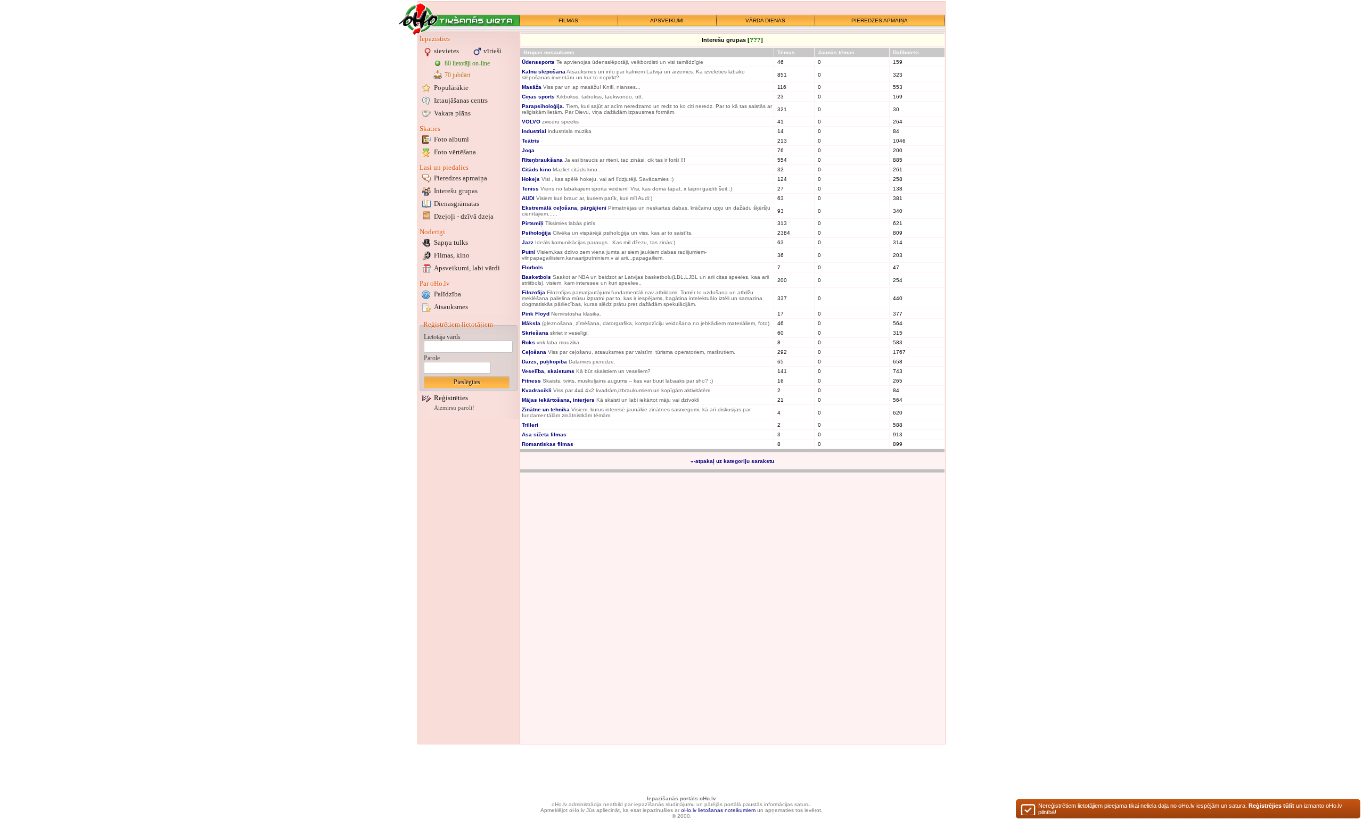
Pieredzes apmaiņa (460, 178)
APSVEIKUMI (667, 20)
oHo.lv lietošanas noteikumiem (718, 810)
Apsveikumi (467, 268)
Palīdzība (447, 294)
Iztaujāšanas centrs (461, 100)
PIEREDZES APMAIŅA (879, 20)
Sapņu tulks (451, 242)
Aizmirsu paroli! (454, 408)
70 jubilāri (457, 75)
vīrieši (492, 51)
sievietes (446, 51)
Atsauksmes (451, 307)
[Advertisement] (468, 581)
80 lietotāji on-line (467, 63)
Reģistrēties (451, 398)
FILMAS (568, 20)
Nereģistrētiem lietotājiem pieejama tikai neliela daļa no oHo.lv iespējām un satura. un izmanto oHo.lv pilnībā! (1190, 808)
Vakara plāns (452, 113)
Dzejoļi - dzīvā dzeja (464, 216)
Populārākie (451, 88)
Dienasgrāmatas (456, 204)
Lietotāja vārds (442, 337)
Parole (432, 358)
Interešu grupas (456, 191)
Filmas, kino (452, 255)
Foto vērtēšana (455, 152)
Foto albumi (451, 139)
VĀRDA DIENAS (765, 20)
